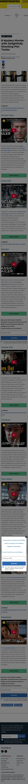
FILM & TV (9, 36)
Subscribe (25, 1)
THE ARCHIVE (4, 760)
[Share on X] (3, 64)
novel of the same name (17, 577)
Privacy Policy (20, 762)
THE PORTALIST (4, 767)
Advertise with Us (21, 758)
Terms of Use (20, 760)
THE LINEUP (3, 765)
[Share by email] (3, 67)
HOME (3, 36)
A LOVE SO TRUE (4, 758)
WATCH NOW (14, 175)
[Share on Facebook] (3, 62)
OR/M (18, 765)
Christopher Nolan (9, 648)
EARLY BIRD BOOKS (5, 762)
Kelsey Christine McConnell (11, 57)
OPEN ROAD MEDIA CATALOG (7, 769)
